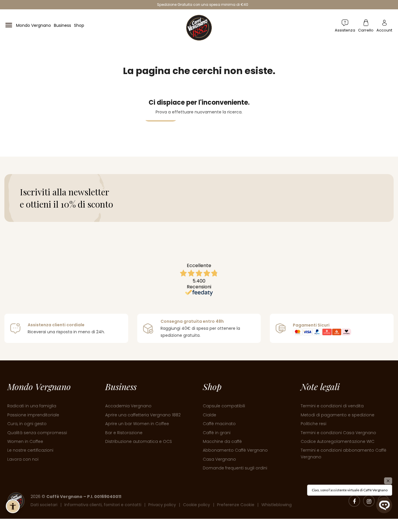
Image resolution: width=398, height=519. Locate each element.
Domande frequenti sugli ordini (235, 468)
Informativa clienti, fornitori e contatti (102, 505)
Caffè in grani (216, 433)
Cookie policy (196, 505)
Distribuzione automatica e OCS (138, 441)
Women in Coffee (25, 441)
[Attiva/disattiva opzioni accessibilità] (13, 506)
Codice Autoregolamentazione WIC (337, 441)
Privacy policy (162, 505)
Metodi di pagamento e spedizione (337, 415)
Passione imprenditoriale (33, 415)
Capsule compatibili (224, 406)
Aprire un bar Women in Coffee (137, 424)
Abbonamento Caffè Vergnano (235, 450)
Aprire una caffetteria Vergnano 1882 (143, 415)
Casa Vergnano (219, 459)
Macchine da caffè (222, 441)
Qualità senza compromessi (37, 433)
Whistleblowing (276, 505)
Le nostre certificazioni (30, 450)
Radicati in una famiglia (31, 406)
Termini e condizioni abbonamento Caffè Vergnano (343, 453)
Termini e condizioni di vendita (332, 406)
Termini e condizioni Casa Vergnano (338, 433)
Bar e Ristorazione (123, 433)
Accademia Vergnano (128, 406)
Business (62, 25)
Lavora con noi (22, 459)
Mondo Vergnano (33, 25)
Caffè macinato (219, 424)
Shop (79, 25)
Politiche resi (313, 424)
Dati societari (44, 505)
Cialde (209, 415)
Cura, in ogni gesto (27, 424)
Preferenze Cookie (235, 505)
